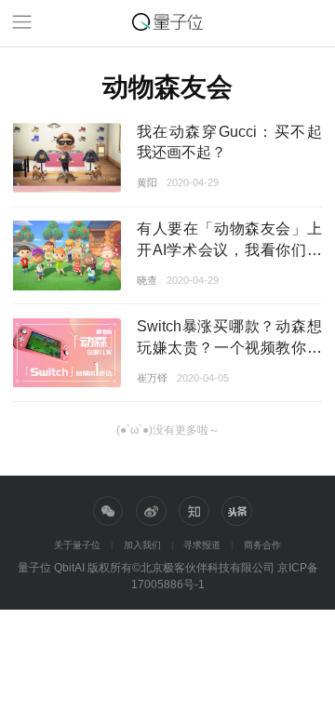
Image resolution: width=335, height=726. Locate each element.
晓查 (147, 280)
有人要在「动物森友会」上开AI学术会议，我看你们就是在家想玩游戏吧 (229, 249)
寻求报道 (202, 545)
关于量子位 (77, 545)
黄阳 (147, 182)
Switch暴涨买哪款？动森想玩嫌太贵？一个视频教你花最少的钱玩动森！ (229, 347)
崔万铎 (152, 377)
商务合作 (262, 545)
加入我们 (142, 545)
